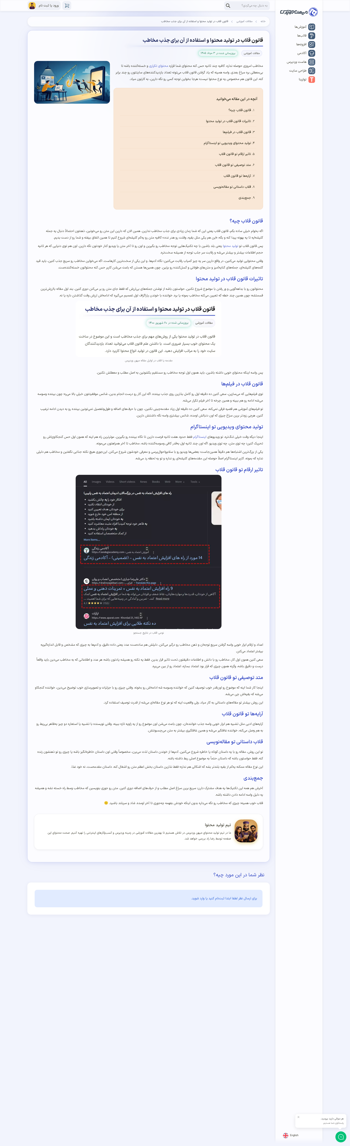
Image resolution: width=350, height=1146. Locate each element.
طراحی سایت (297, 70)
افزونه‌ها (301, 44)
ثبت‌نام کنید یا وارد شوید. (207, 898)
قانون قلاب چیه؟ (240, 110)
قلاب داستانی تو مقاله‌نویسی (232, 186)
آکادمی (301, 53)
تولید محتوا (230, 246)
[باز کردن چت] (341, 1137)
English (294, 1135)
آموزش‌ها (300, 26)
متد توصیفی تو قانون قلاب (233, 165)
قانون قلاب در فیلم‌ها (237, 132)
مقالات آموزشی (244, 21)
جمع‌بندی (245, 197)
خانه (263, 21)
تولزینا (302, 79)
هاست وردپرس (296, 61)
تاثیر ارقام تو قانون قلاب (235, 154)
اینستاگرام (199, 436)
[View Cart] (66, 5)
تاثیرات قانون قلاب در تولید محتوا (228, 121)
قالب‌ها (301, 35)
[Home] (299, 12)
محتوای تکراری (158, 66)
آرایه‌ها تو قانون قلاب (237, 176)
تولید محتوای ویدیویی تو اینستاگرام (227, 143)
